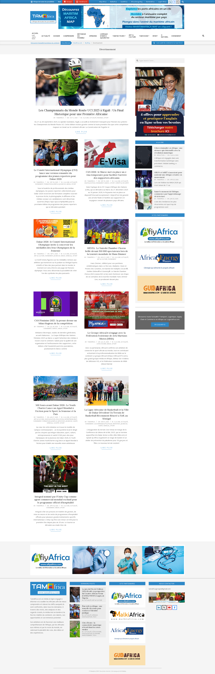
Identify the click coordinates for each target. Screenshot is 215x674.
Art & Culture (39, 256)
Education (60, 419)
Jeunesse (62, 184)
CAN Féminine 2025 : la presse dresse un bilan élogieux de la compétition (55, 322)
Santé (75, 421)
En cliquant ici (160, 325)
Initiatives (61, 421)
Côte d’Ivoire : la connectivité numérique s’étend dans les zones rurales (91, 626)
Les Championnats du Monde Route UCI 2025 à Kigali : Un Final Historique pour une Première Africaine (81, 112)
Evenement (39, 184)
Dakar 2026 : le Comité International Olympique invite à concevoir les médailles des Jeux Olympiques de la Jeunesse (55, 246)
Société (56, 423)
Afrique (95, 615)
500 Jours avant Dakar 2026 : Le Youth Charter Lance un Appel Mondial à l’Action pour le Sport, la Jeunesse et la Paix (55, 409)
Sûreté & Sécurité (122, 183)
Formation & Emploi (51, 184)
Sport (106, 118)
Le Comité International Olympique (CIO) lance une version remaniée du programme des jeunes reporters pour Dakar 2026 (55, 174)
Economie (96, 633)
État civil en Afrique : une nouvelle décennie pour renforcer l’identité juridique (92, 609)
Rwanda (100, 118)
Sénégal (69, 256)
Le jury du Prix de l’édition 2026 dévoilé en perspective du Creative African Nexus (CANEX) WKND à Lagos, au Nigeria (93, 593)
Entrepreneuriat (70, 419)
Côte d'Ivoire (101, 344)
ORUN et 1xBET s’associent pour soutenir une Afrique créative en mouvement (168, 174)
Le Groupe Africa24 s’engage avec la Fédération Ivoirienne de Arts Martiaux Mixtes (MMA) (106, 335)
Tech (94, 617)
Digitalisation (90, 183)
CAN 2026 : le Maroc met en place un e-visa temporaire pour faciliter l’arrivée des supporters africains (106, 175)
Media (69, 184)
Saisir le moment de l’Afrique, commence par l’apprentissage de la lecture (167, 193)
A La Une (86, 118)
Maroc (107, 183)
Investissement (87, 635)
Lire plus (81, 132)
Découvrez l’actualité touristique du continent (45, 43)
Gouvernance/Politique (103, 424)
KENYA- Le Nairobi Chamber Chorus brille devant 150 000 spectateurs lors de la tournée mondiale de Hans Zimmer (106, 251)
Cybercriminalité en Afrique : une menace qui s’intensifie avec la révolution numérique (168, 150)
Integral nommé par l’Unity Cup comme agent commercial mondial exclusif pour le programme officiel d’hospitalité (55, 499)
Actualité (93, 118)
